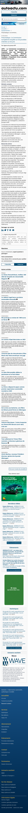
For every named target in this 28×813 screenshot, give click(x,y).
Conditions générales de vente (8, 805)
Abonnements (5, 726)
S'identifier (14, 12)
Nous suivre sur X (6, 790)
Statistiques (4, 712)
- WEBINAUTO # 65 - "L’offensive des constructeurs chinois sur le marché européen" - (14, 515)
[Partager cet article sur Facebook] (7, 230)
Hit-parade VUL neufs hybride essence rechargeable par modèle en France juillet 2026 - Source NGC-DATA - (14, 631)
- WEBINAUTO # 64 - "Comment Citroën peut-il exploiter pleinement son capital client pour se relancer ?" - (13, 521)
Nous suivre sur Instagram (8, 787)
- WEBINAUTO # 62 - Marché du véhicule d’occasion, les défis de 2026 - (13, 533)
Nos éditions (4, 715)
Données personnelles (6, 807)
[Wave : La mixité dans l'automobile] (14, 661)
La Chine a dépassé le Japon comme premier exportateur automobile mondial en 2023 (12, 389)
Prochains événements (7, 741)
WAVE (2, 773)
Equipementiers (5, 30)
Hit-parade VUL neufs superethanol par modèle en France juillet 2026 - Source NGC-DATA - (13, 613)
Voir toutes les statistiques (14, 648)
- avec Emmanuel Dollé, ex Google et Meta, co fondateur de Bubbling (14, 563)
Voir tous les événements (14, 543)
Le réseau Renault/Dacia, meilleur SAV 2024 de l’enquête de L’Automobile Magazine (13, 277)
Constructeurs (4, 295)
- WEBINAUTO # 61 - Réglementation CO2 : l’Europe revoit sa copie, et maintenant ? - (13, 538)
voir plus (8, 244)
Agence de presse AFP (10, 234)
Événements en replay (7, 743)
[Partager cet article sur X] (5, 230)
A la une (3, 698)
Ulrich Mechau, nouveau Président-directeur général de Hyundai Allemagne (12, 456)
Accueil (3, 27)
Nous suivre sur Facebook (8, 784)
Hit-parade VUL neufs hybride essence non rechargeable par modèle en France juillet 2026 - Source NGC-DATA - (13, 637)
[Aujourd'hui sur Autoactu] (14, 8)
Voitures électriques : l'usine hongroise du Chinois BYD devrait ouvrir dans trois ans (13, 424)
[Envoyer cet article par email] (13, 230)
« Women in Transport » (7, 775)
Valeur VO (4, 718)
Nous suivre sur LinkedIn (8, 792)
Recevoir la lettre (6, 703)
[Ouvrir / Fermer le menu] (2, 19)
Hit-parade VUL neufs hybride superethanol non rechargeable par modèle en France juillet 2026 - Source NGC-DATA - (13, 625)
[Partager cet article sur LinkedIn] (2, 230)
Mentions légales (5, 799)
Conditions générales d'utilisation (9, 802)
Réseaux (3, 273)
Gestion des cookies (18, 807)
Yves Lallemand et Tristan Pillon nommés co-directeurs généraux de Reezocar (12, 441)
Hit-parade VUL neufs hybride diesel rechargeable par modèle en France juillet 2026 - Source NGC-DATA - (14, 643)
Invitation (4, 732)
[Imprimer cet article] (10, 230)
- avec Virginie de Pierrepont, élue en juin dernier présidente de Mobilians (13, 553)
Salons (3, 370)
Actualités (4, 29)
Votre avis (4, 755)
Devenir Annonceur (6, 764)
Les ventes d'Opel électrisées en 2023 (13, 339)
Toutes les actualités (6, 701)
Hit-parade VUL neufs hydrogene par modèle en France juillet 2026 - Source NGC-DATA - (13, 618)
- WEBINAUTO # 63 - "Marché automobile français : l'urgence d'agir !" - (13, 527)
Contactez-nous (5, 752)
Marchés (3, 385)
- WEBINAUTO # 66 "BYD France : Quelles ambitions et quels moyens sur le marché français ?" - (14, 508)
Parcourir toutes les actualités (18, 469)
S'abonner (14, 15)
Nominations (4, 437)
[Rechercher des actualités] (26, 19)
